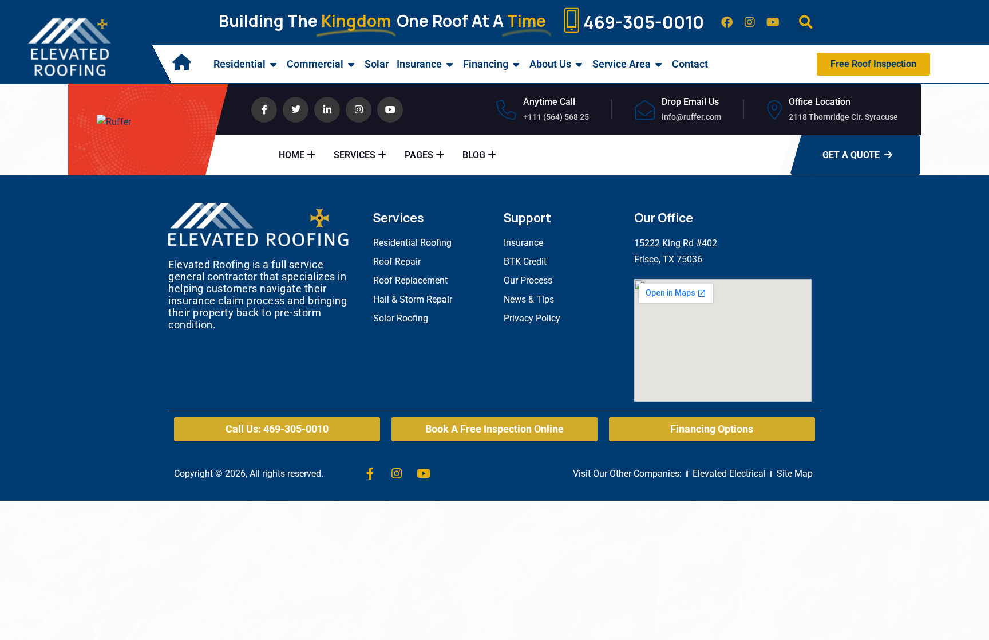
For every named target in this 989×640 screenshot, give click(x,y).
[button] (805, 22)
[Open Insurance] (450, 64)
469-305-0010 (644, 22)
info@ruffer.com (691, 116)
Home (291, 155)
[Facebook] (726, 22)
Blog (473, 155)
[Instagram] (749, 22)
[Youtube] (772, 22)
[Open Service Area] (659, 64)
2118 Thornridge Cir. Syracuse (843, 116)
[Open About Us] (579, 64)
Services (354, 155)
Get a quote (851, 155)
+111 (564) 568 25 (556, 116)
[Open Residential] (273, 64)
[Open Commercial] (351, 64)
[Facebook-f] (370, 474)
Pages (419, 155)
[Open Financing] (516, 64)
